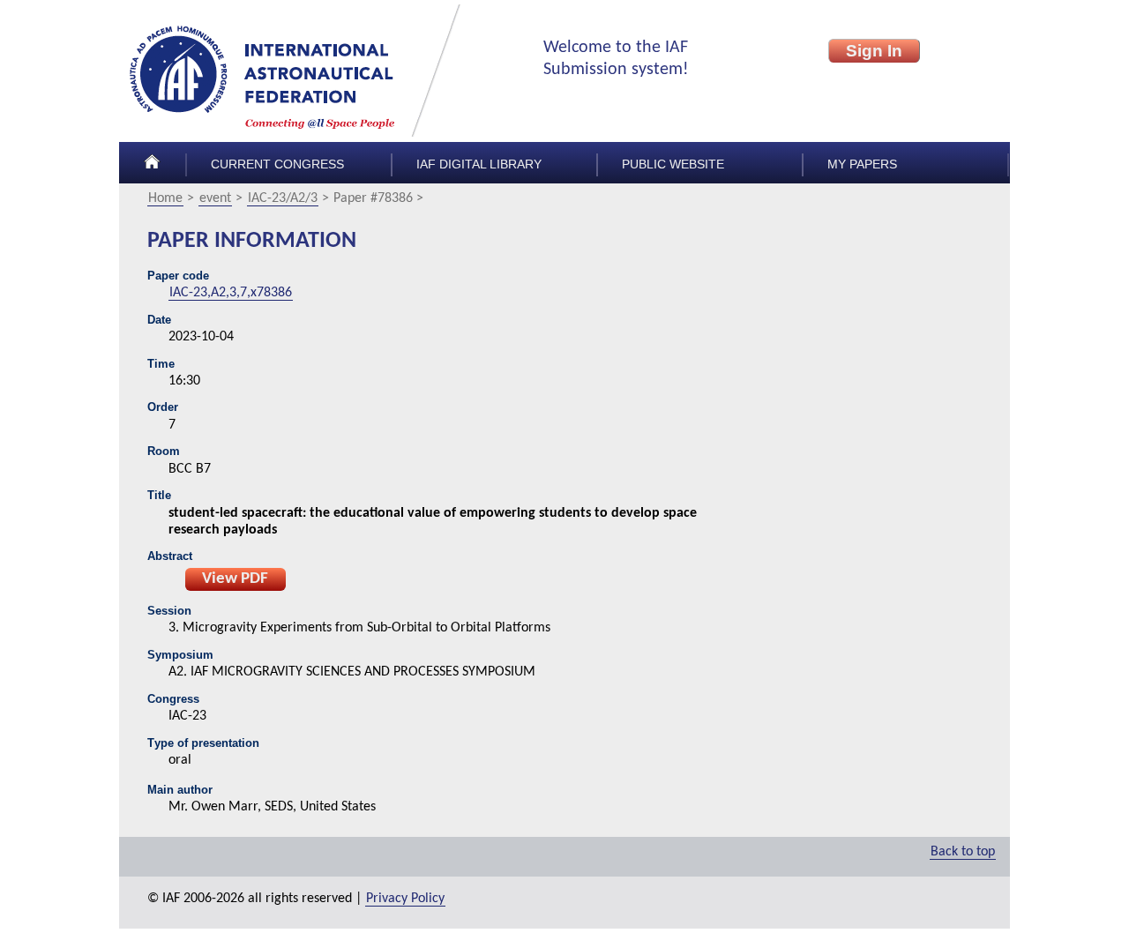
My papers (862, 164)
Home (165, 198)
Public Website (673, 164)
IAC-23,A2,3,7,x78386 (230, 293)
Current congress (277, 164)
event (215, 198)
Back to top (963, 852)
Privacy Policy (405, 899)
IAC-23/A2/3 (283, 198)
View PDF (235, 579)
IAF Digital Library (479, 164)
